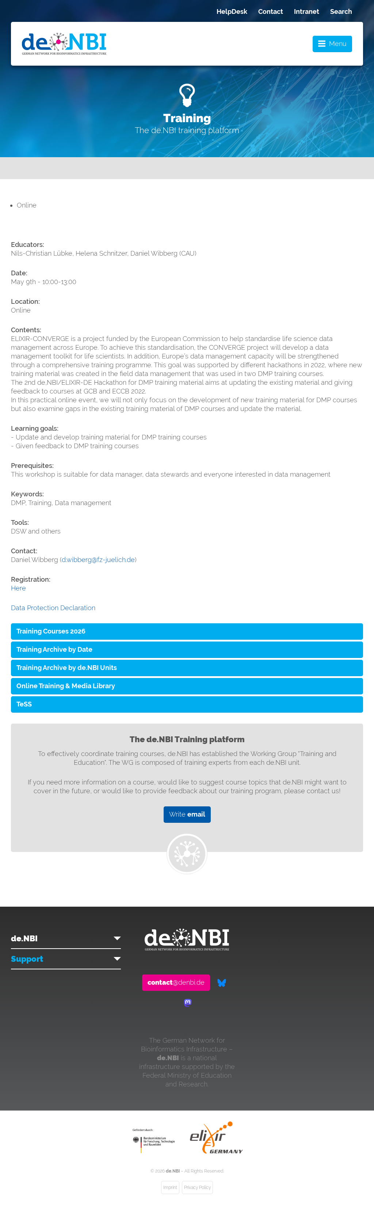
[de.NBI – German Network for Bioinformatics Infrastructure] (187, 948)
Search (341, 11)
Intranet (306, 11)
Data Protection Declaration (53, 608)
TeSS (24, 704)
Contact (270, 11)
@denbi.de (176, 982)
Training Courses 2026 (50, 631)
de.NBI (24, 938)
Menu (338, 43)
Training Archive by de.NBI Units (66, 667)
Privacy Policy (197, 1187)
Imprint (170, 1187)
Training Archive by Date (54, 649)
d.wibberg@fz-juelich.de (98, 559)
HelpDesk (232, 11)
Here (18, 588)
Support (27, 959)
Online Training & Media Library (65, 686)
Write (187, 814)
